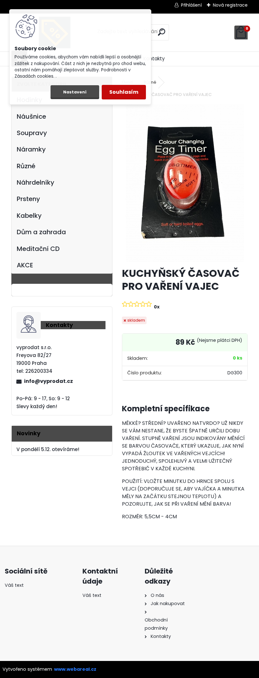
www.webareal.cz (75, 669)
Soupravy (32, 132)
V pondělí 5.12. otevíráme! (47, 449)
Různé (26, 166)
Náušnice (31, 116)
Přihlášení (191, 5)
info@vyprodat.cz (48, 381)
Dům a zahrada (41, 232)
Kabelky (29, 215)
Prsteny (28, 198)
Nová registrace (230, 5)
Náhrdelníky (35, 182)
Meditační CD (38, 248)
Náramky (31, 149)
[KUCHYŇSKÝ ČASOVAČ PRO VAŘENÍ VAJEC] (185, 183)
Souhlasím (123, 92)
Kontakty (154, 58)
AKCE (25, 265)
